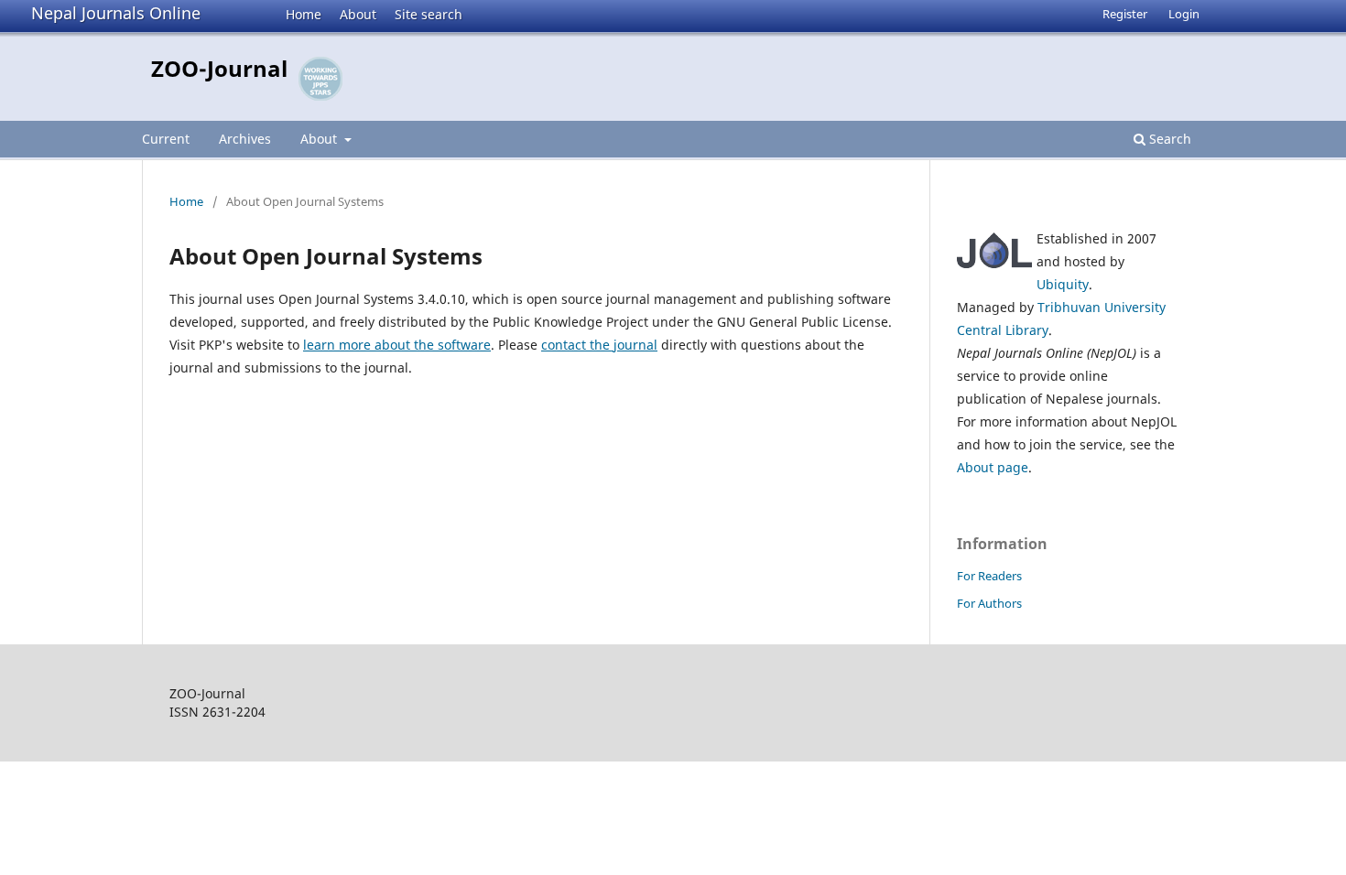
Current (166, 138)
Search (1168, 138)
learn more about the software (397, 344)
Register (1124, 13)
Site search (428, 14)
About (358, 14)
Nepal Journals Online (116, 13)
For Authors (989, 603)
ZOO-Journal (219, 68)
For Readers (989, 575)
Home (303, 14)
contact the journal (599, 344)
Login (1183, 13)
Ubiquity (1063, 284)
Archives (245, 138)
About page (992, 467)
